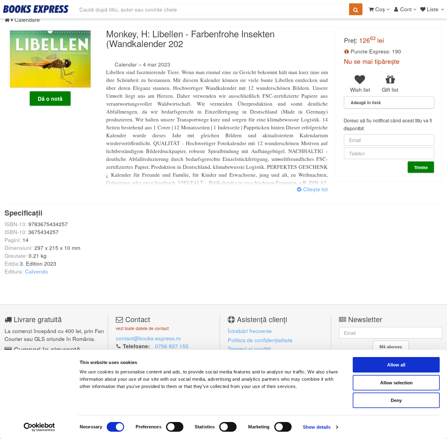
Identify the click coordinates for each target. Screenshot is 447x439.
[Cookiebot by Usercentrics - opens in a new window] (39, 427)
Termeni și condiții (249, 348)
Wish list (360, 89)
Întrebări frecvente (250, 331)
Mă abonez (390, 346)
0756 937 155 (172, 346)
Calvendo (36, 271)
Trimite (421, 167)
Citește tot (315, 189)
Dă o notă (50, 98)
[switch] (174, 427)
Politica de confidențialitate (260, 340)
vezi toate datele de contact (142, 328)
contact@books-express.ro (148, 338)
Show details (317, 427)
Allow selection (396, 382)
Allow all (396, 364)
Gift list (390, 89)
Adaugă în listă (366, 102)
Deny (396, 400)
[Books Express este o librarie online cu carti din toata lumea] (35, 9)
